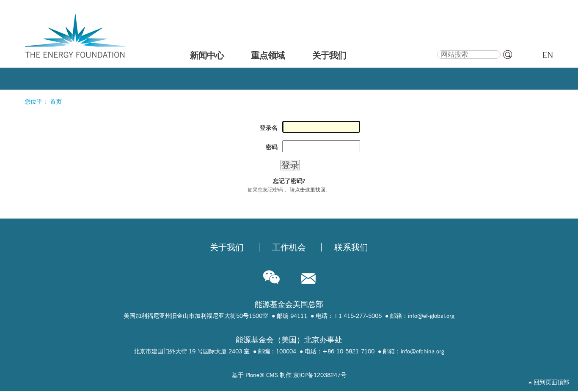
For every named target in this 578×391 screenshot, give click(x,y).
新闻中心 (207, 54)
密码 (272, 147)
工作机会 (289, 247)
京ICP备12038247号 (320, 375)
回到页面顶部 (550, 382)
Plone (252, 375)
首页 (56, 101)
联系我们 (351, 247)
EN (547, 55)
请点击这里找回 (307, 189)
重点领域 (268, 54)
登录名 (269, 127)
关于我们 (329, 54)
